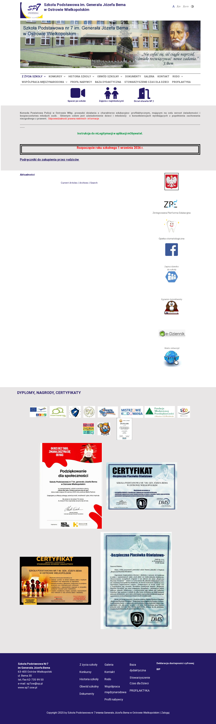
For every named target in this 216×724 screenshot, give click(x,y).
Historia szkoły (79, 76)
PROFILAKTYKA (181, 82)
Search (94, 182)
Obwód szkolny (108, 76)
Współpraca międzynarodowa (43, 82)
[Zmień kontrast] (192, 6)
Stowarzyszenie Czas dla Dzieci (146, 82)
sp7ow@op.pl (35, 683)
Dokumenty (133, 76)
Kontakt (163, 76)
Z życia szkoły (32, 76)
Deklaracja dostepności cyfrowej (175, 663)
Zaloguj (165, 712)
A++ (186, 6)
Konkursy (55, 76)
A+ (179, 6)
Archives (83, 182)
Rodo (176, 76)
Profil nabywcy (81, 82)
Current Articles (69, 182)
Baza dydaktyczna (108, 82)
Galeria (149, 76)
